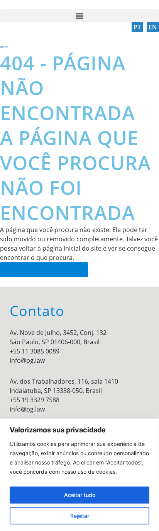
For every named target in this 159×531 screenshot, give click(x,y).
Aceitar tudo (79, 495)
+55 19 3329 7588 (34, 400)
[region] (79, 474)
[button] (79, 15)
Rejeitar (79, 515)
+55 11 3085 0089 (34, 351)
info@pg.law (27, 360)
